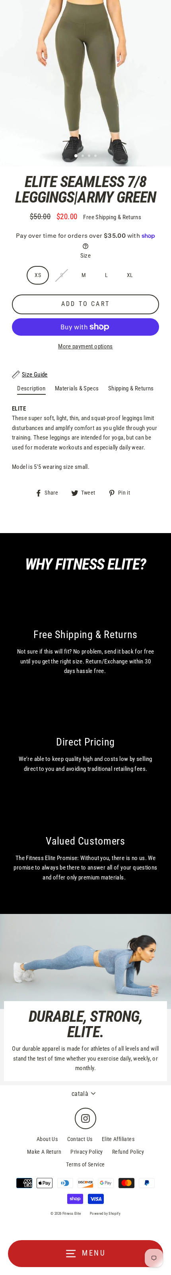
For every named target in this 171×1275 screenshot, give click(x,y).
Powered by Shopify (105, 1214)
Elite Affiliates (118, 1139)
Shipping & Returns (131, 388)
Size (85, 255)
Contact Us (80, 1139)
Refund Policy (128, 1152)
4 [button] (96, 157)
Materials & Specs (77, 388)
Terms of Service (85, 1164)
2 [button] (84, 157)
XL (130, 275)
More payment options (85, 346)
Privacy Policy (86, 1152)
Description (31, 388)
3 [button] (90, 157)
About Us (47, 1139)
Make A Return (44, 1152)
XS (38, 275)
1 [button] (76, 156)
